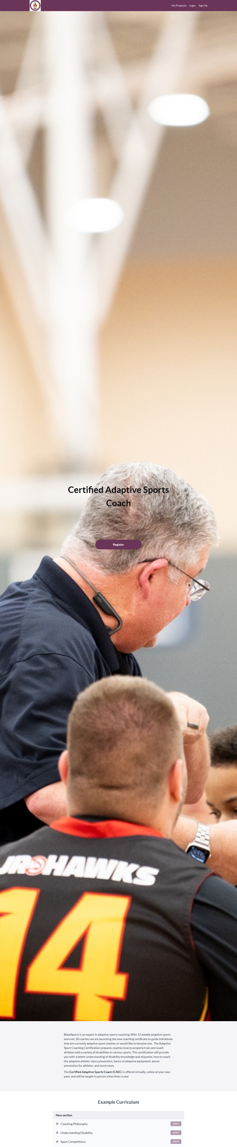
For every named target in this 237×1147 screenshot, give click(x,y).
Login (192, 5)
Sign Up (203, 5)
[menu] (188, 5)
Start (176, 1124)
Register (118, 544)
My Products (179, 5)
